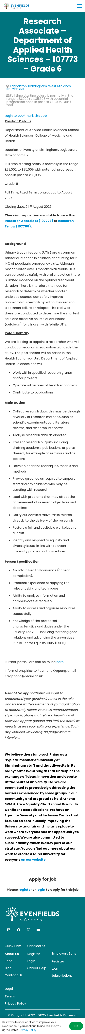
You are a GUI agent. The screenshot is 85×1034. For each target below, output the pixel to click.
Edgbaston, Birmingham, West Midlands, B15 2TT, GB (38, 88)
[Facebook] (19, 930)
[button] (79, 6)
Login (31, 961)
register (25, 889)
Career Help (36, 968)
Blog (8, 968)
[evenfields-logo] (16, 6)
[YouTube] (38, 930)
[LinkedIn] (9, 930)
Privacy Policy (15, 1003)
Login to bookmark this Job (26, 115)
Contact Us (13, 975)
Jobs (8, 961)
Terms (10, 996)
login (41, 889)
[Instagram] (28, 930)
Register (33, 954)
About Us (12, 954)
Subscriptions (61, 975)
